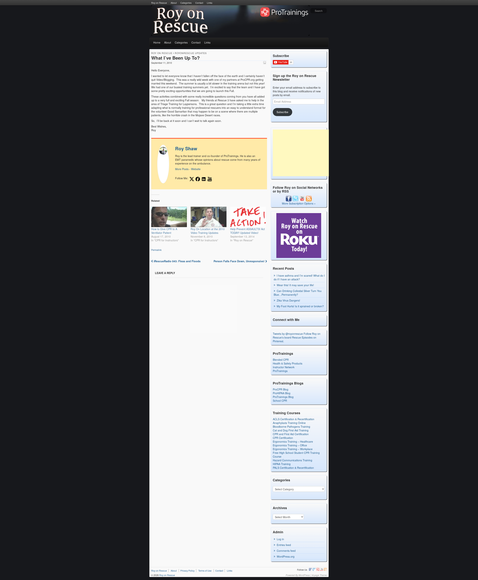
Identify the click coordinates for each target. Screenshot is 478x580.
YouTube (321, 569)
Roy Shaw (186, 148)
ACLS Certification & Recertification (293, 419)
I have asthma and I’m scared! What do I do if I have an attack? (299, 277)
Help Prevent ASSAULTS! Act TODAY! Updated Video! (247, 231)
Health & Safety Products (287, 363)
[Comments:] (265, 62)
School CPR (280, 400)
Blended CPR (281, 359)
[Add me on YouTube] (209, 179)
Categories (186, 2)
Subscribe (282, 112)
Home (156, 42)
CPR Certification (283, 438)
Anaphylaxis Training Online (289, 423)
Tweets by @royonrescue (288, 334)
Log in (280, 539)
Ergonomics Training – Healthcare (293, 441)
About (174, 2)
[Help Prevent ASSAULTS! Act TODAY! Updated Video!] (248, 217)
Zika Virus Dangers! (288, 300)
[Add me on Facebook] (197, 179)
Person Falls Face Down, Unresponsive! (239, 261)
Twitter (314, 569)
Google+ (317, 569)
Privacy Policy (187, 570)
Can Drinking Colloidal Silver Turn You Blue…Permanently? (298, 292)
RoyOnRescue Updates (191, 53)
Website (196, 169)
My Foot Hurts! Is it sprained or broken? (300, 306)
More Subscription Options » (299, 203)
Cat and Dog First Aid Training (290, 430)
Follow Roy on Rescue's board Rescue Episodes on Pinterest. (296, 337)
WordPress (304, 575)
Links (209, 2)
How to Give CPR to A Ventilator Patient (164, 231)
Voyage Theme (319, 575)
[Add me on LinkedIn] (203, 179)
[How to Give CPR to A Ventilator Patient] (169, 217)
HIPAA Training (282, 464)
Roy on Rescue (159, 2)
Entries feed (284, 545)
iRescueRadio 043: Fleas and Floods (177, 261)
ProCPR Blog (280, 389)
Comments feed (286, 551)
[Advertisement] (301, 153)
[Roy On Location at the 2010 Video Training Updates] (208, 217)
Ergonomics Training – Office (290, 445)
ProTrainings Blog (283, 397)
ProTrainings (280, 371)
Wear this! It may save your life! (295, 285)
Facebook (310, 569)
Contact (199, 2)
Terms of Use (205, 570)
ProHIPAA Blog (281, 393)
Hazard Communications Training (292, 460)
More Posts (182, 169)
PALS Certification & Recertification (293, 468)
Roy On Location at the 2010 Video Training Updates (208, 231)
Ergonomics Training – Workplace (293, 449)
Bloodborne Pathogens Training (291, 426)
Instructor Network (283, 367)
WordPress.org (285, 556)
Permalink (156, 249)
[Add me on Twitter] (192, 179)
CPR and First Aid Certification (291, 434)
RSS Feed (325, 569)
